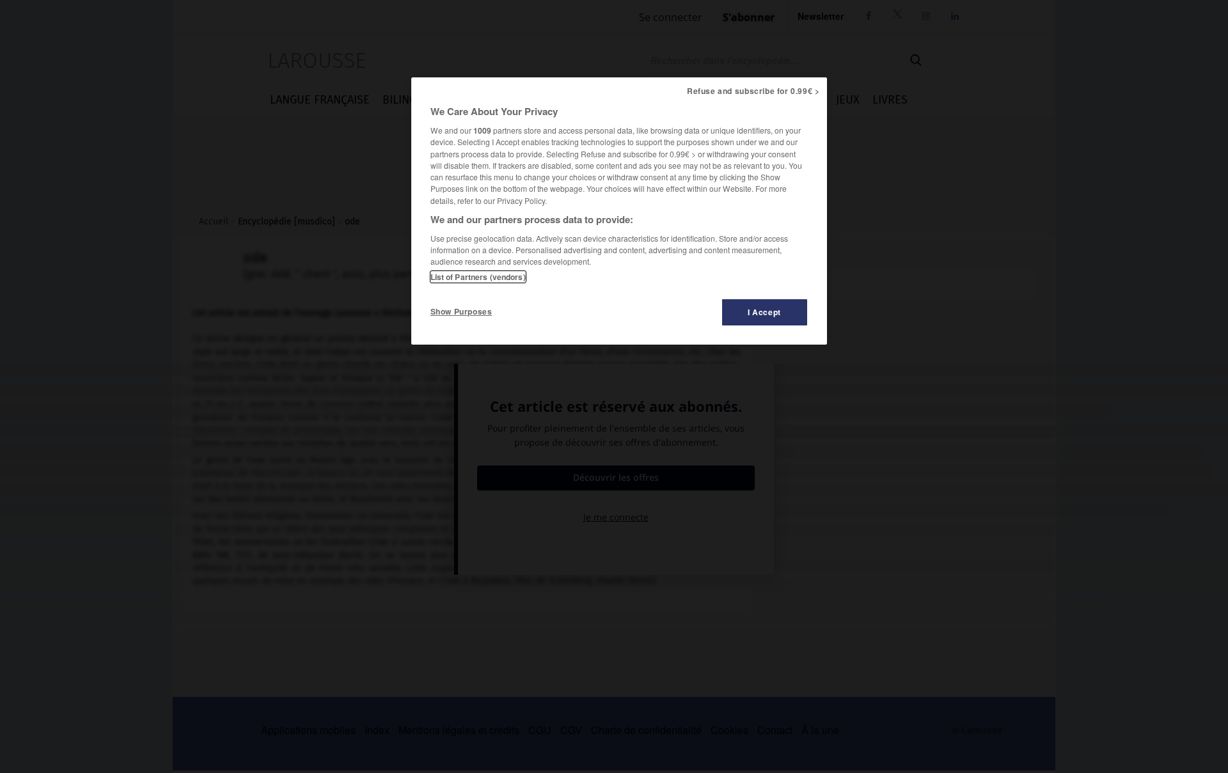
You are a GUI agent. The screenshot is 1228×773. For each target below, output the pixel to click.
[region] (619, 211)
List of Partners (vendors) (478, 277)
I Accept (764, 312)
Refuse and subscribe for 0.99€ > (753, 91)
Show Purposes (461, 311)
